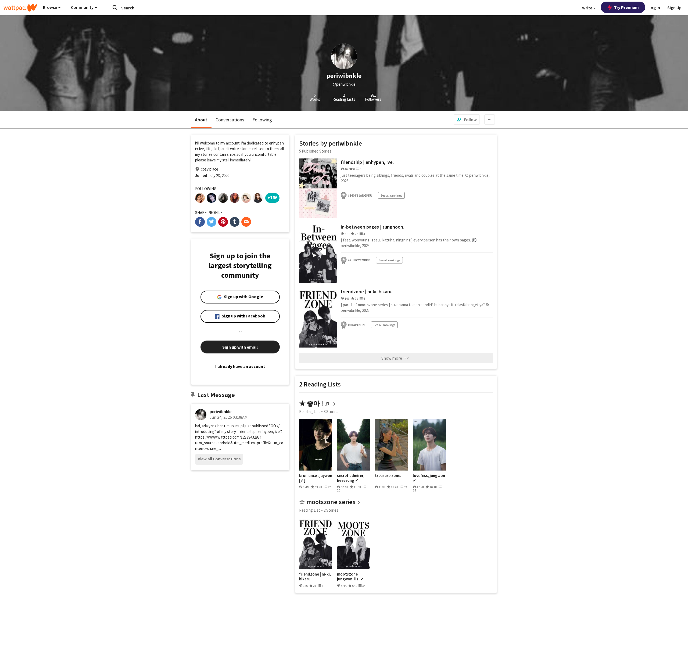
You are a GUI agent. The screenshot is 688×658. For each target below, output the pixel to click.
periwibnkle (220, 411)
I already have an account (240, 366)
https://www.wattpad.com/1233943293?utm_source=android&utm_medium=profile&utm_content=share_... (239, 443)
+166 (272, 197)
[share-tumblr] (234, 222)
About (201, 120)
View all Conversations (219, 458)
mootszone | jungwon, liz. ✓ (350, 576)
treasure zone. (388, 475)
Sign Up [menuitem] (674, 7)
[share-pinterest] (223, 222)
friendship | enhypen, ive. (367, 162)
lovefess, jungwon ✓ (429, 478)
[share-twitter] (211, 222)
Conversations (230, 120)
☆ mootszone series (327, 502)
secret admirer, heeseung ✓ (350, 478)
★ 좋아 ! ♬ (315, 403)
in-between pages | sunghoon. (372, 227)
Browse (50, 7)
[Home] (20, 8)
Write (587, 7)
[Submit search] (115, 7)
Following (262, 120)
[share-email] (246, 222)
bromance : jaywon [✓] (315, 478)
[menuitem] (467, 119)
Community (82, 7)
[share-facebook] (200, 222)
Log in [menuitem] (654, 7)
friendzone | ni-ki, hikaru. (366, 291)
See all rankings (391, 195)
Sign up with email (240, 347)
